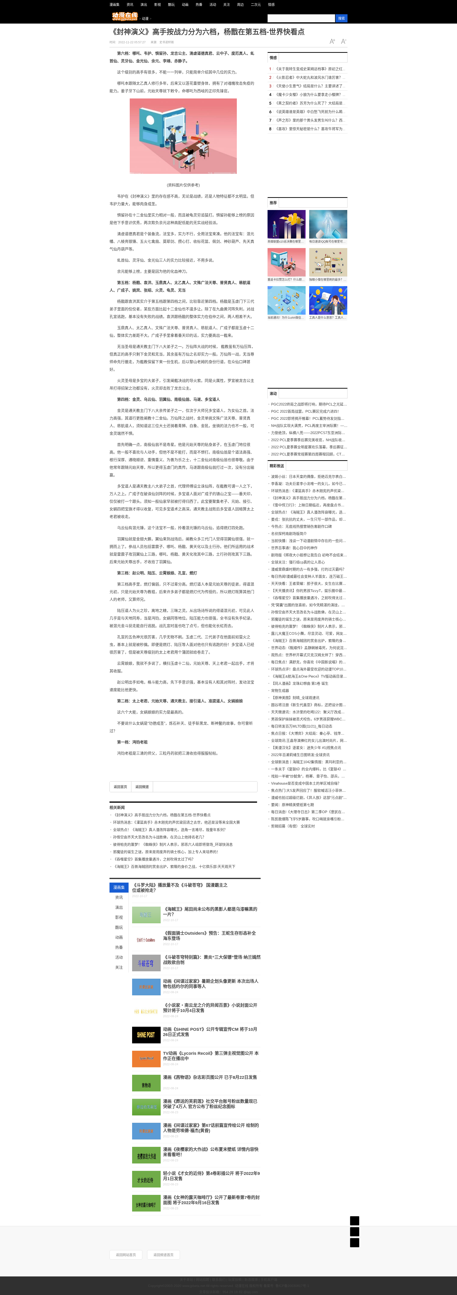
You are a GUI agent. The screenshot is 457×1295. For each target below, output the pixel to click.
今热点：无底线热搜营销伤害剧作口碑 (301, 526)
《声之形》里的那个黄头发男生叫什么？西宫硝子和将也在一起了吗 (328, 120)
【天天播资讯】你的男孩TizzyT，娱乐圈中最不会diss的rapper (320, 591)
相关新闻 (117, 808)
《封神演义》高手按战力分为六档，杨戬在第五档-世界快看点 (162, 815)
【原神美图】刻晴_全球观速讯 (295, 698)
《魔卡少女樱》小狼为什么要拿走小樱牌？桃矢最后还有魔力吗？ (326, 95)
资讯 (119, 897)
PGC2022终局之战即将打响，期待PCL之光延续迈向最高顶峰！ (321, 404)
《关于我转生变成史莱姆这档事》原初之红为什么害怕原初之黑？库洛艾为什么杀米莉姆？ (346, 69)
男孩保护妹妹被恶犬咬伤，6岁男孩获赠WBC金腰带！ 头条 (317, 719)
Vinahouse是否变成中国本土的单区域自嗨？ (306, 783)
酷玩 (119, 927)
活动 (119, 957)
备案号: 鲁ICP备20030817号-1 (286, 1286)
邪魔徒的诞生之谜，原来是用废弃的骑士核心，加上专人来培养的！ (166, 852)
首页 (354, 1221)
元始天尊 (127, 764)
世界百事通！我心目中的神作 (294, 548)
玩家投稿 (235, 1279)
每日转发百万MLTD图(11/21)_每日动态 (301, 726)
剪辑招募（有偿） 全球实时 (293, 826)
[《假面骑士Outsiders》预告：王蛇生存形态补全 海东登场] (146, 939)
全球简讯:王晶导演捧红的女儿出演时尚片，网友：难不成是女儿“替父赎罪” (330, 740)
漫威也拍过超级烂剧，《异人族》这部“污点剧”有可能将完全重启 (321, 798)
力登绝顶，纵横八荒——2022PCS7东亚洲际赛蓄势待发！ (317, 433)
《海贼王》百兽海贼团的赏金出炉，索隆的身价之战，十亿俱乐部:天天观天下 (174, 867)
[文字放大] (332, 41)
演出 (119, 907)
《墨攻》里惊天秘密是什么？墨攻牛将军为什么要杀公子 (319, 129)
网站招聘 (202, 1279)
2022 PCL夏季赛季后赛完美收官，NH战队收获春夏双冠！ (317, 440)
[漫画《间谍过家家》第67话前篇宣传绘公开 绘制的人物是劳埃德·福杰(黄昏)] (146, 1131)
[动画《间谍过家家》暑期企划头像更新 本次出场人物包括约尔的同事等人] (146, 987)
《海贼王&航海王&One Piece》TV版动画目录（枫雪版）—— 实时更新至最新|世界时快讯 (342, 676)
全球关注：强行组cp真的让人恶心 (298, 562)
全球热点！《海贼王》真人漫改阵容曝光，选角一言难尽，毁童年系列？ (170, 830)
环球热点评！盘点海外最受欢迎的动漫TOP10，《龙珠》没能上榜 (322, 669)
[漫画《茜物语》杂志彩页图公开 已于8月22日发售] (146, 1083)
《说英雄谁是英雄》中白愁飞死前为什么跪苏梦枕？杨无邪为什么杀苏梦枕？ (335, 112)
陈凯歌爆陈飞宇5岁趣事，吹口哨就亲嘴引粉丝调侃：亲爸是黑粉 (322, 819)
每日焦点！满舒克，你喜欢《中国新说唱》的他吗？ (312, 662)
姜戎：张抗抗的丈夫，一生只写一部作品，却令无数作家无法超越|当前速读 (330, 519)
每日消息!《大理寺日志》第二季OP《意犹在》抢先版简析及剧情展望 (326, 812)
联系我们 (218, 1279)
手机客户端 (269, 1279)
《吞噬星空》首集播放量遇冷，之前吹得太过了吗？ (154, 859)
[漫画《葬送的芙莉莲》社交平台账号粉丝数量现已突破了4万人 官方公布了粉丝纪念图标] (146, 1107)
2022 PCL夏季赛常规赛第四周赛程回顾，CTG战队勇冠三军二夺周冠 (325, 454)
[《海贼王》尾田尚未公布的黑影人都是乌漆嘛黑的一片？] (146, 915)
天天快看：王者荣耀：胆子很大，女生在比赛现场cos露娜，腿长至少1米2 (329, 584)
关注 (119, 967)
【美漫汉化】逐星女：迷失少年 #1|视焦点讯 (306, 748)
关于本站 (186, 1279)
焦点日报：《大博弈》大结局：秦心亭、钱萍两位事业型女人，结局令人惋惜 (331, 733)
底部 (354, 1242)
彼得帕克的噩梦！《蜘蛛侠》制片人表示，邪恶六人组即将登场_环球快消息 (173, 844)
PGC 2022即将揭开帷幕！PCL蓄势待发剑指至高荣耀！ (315, 418)
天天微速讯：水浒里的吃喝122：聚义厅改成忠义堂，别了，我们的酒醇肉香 (331, 712)
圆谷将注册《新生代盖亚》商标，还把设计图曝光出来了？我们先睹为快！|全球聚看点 (339, 705)
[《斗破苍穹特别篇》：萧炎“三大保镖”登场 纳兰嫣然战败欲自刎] (146, 963)
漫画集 (119, 887)
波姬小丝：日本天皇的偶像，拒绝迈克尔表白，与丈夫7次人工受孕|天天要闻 (331, 476)
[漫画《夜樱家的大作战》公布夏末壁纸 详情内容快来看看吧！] (146, 1155)
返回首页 (120, 787)
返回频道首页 (164, 1255)
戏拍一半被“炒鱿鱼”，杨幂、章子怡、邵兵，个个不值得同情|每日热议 (326, 776)
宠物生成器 (280, 691)
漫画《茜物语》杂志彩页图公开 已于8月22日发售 (210, 1077)
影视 (119, 917)
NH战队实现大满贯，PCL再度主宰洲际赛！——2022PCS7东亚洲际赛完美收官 (334, 426)
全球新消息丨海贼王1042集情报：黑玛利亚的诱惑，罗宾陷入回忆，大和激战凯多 (335, 762)
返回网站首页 (126, 1255)
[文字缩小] (344, 41)
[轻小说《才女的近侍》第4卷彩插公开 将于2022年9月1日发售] (146, 1179)
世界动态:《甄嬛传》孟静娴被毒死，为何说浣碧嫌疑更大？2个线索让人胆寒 (331, 648)
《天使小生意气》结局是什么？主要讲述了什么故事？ (317, 86)
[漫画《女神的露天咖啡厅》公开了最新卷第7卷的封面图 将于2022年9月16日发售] (146, 1203)
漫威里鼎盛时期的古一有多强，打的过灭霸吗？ (308, 569)
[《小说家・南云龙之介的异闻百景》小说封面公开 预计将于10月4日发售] (146, 1011)
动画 (119, 937)
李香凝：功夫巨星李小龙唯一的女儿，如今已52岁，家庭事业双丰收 (324, 484)
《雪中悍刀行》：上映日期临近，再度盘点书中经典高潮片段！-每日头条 (328, 505)
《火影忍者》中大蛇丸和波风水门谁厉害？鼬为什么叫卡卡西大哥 (326, 77)
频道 (354, 1231)
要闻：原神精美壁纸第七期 (292, 805)
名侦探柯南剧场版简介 (289, 534)
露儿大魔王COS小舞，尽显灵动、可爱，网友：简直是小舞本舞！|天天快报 (331, 633)
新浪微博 (251, 1279)
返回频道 (142, 787)
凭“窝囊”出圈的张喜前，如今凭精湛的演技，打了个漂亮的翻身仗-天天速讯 (330, 605)
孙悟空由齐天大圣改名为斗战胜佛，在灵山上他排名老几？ (159, 837)
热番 (119, 947)
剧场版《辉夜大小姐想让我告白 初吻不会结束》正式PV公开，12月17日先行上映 (335, 555)
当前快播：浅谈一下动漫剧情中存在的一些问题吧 (310, 541)
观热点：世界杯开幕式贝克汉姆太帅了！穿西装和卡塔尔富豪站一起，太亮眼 (331, 655)
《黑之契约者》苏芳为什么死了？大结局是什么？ (314, 103)
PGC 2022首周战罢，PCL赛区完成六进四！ (306, 411)
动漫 (145, 18)
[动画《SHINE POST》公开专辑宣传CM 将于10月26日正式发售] (146, 1035)
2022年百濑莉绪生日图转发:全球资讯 (300, 755)
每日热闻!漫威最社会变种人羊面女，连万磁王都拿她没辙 (316, 576)
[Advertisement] (303, 163)
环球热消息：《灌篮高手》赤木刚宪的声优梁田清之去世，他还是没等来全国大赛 (176, 822)
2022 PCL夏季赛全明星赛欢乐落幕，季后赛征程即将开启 (316, 447)
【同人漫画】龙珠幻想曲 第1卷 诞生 (299, 683)
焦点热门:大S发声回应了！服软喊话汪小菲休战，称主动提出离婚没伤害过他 (331, 790)
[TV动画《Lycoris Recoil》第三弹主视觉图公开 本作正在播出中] (146, 1059)
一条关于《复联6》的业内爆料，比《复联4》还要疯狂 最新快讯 (321, 769)
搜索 (341, 18)
